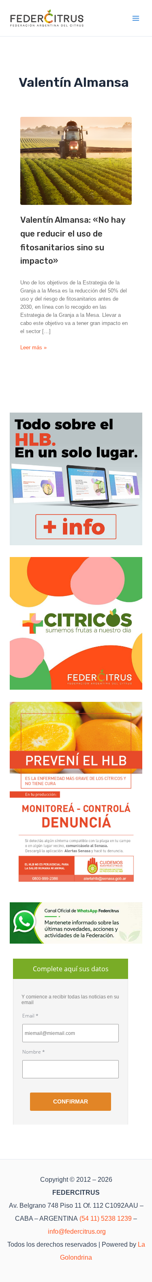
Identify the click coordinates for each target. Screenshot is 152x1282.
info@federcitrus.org (77, 1231)
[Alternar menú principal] (136, 18)
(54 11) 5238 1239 (105, 1218)
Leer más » (33, 348)
